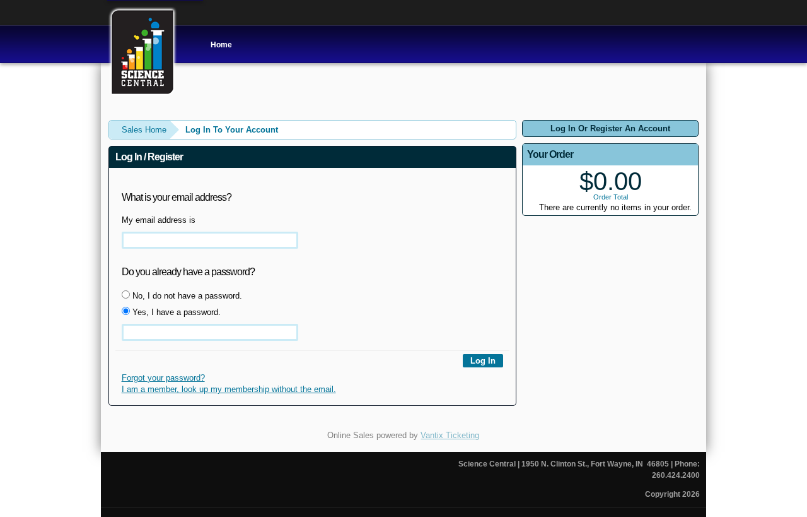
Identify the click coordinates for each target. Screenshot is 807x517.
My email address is (158, 220)
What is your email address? (176, 197)
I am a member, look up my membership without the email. (229, 389)
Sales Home (144, 129)
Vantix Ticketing (450, 435)
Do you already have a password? (188, 271)
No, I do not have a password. (186, 295)
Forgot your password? (163, 378)
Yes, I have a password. (175, 312)
